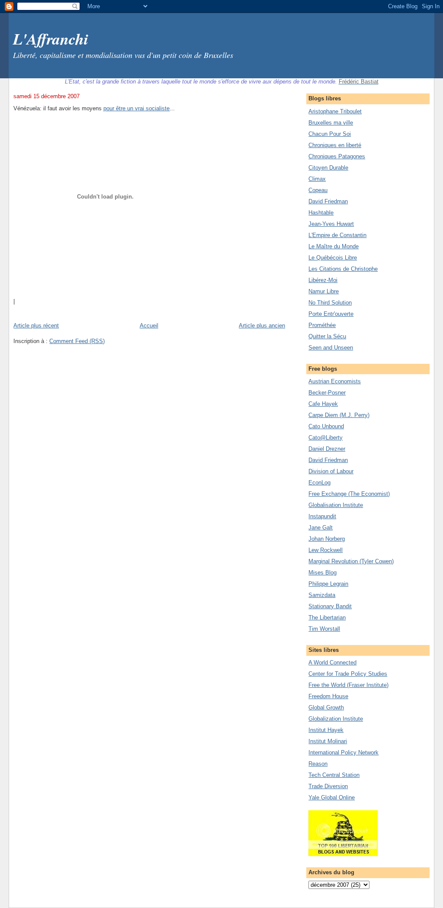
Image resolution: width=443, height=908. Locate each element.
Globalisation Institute (335, 505)
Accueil (149, 325)
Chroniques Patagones (336, 156)
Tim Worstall (324, 629)
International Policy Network (343, 752)
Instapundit (322, 516)
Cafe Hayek (323, 404)
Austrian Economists (334, 381)
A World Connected (332, 662)
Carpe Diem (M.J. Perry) (338, 415)
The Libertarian (327, 617)
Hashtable (321, 212)
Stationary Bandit (330, 606)
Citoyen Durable (328, 167)
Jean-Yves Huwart (331, 224)
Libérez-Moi (322, 280)
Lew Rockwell (325, 550)
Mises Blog (322, 572)
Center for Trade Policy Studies (347, 674)
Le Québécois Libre (332, 257)
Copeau (317, 190)
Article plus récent (36, 325)
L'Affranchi (50, 39)
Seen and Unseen (330, 347)
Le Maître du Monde (333, 246)
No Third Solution (330, 302)
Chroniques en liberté (334, 145)
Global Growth (326, 707)
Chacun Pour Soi (329, 134)
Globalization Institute (335, 718)
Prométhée (322, 325)
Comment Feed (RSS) (77, 341)
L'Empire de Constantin (337, 235)
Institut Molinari (327, 741)
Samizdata (321, 595)
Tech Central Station (334, 775)
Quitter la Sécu (327, 336)
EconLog (319, 482)
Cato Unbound (326, 426)
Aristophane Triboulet (335, 111)
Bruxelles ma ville (330, 122)
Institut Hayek (325, 730)
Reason (317, 763)
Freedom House (328, 696)
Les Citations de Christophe (343, 269)
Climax (317, 179)
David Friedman (328, 201)
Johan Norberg (326, 539)
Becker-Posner (327, 392)
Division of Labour (330, 471)
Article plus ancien (262, 325)
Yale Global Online (331, 797)
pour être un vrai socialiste (136, 108)
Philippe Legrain (328, 584)
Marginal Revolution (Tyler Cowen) (351, 561)
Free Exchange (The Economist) (349, 494)
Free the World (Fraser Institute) (348, 685)
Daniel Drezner (326, 449)
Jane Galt (320, 527)
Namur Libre (323, 291)
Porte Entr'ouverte (330, 314)
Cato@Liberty (325, 437)
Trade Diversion (328, 786)
